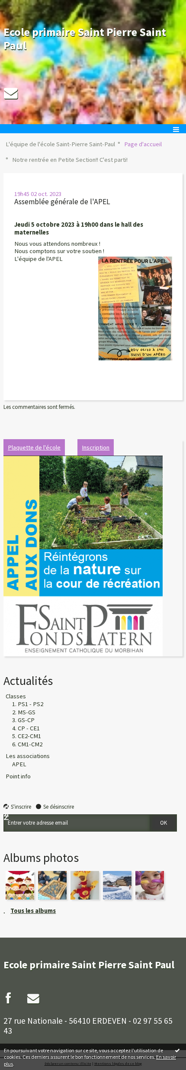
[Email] (11, 93)
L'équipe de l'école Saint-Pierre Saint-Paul (60, 144)
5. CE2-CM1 (26, 736)
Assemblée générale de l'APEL (62, 201)
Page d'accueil (143, 144)
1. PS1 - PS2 (27, 704)
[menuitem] (62, 144)
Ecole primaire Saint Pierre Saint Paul (84, 38)
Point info (18, 776)
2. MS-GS (23, 712)
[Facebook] (8, 998)
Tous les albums (33, 911)
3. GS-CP (23, 720)
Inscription (95, 447)
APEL (19, 764)
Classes (16, 696)
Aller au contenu (22, 6)
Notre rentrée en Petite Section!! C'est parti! (70, 160)
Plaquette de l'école (34, 447)
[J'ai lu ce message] (177, 1050)
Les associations (28, 756)
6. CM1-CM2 (27, 744)
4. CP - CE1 (26, 728)
